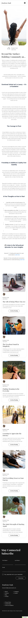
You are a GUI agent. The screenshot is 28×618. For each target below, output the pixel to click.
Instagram (16, 591)
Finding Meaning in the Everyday (11, 390)
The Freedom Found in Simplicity (11, 345)
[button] (24, 3)
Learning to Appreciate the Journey (12, 434)
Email (3, 567)
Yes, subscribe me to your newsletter (13, 574)
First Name (5, 560)
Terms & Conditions (9, 605)
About (6, 591)
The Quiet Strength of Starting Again (13, 525)
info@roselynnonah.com (10, 587)
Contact (6, 596)
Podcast (7, 593)
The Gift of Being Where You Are (14, 302)
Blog (6, 594)
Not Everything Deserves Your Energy (13, 479)
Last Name (17, 560)
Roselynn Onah (6, 3)
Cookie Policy (8, 603)
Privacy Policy (8, 602)
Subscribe (20, 578)
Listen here (17, 254)
